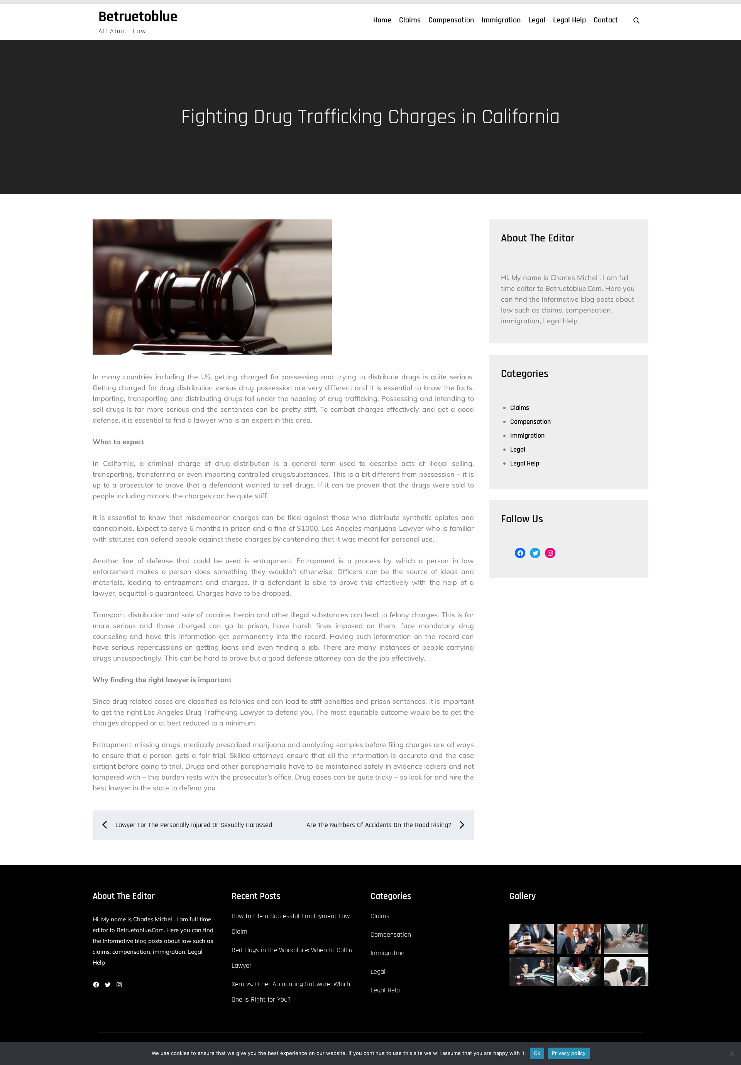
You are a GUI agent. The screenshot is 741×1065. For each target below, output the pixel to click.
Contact (606, 20)
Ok (537, 1053)
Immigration (501, 20)
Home (382, 20)
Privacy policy (569, 1053)
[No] (731, 1053)
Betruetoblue (138, 17)
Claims (410, 20)
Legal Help (569, 20)
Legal (536, 20)
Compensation (451, 20)
